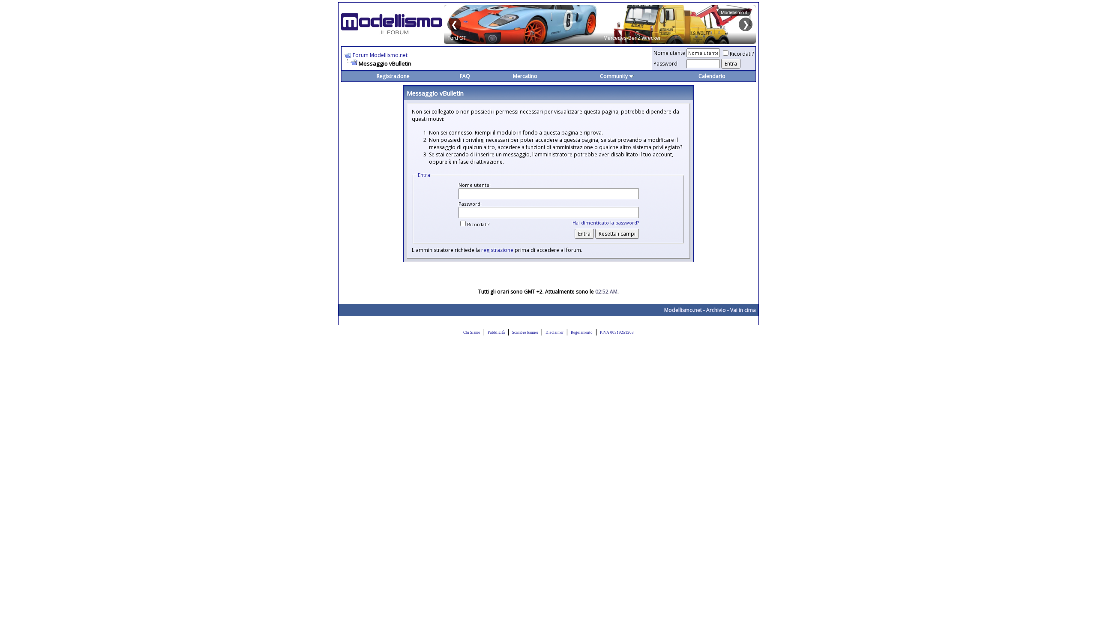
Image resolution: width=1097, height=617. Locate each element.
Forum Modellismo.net (380, 55)
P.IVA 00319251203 (617, 332)
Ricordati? (742, 53)
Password (665, 63)
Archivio (716, 310)
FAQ (465, 76)
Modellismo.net (683, 310)
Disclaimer (554, 332)
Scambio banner (525, 332)
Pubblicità (496, 332)
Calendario (711, 76)
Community (614, 76)
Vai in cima (743, 310)
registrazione (497, 250)
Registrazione (393, 76)
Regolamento (582, 332)
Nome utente (669, 53)
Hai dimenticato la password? (605, 222)
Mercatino (525, 76)
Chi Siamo (471, 332)
